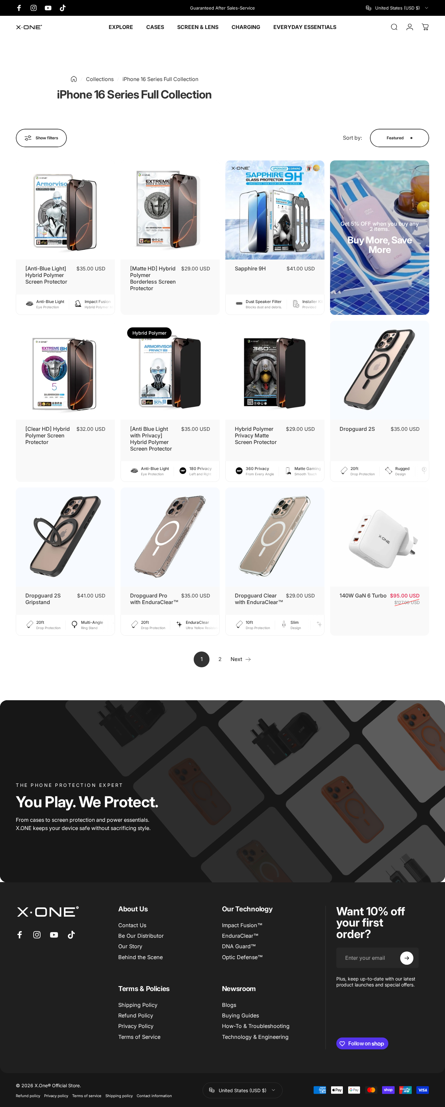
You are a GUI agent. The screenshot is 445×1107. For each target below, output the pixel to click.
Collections (100, 79)
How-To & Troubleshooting (256, 1026)
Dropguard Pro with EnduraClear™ (154, 598)
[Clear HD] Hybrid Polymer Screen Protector (47, 435)
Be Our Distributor (141, 935)
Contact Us (132, 925)
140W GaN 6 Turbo (363, 595)
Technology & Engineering (255, 1037)
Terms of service (86, 1095)
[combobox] (397, 8)
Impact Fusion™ (242, 925)
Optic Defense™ (242, 957)
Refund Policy (135, 1015)
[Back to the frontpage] (73, 79)
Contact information (154, 1095)
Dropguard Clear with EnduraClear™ (259, 598)
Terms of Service (139, 1037)
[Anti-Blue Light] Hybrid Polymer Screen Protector (46, 275)
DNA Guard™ (239, 946)
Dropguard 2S (357, 429)
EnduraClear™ (240, 935)
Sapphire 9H (250, 268)
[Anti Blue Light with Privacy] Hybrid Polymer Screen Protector (151, 439)
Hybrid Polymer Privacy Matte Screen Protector (256, 435)
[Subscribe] (406, 958)
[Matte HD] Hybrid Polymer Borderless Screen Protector (153, 278)
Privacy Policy (135, 1026)
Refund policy (28, 1095)
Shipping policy (119, 1095)
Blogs (229, 1005)
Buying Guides (240, 1015)
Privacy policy (56, 1095)
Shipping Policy (137, 1005)
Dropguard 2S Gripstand (43, 598)
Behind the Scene (140, 957)
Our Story (130, 946)
